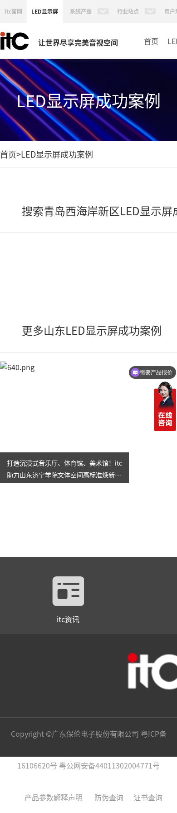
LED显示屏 (44, 11)
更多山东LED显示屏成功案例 (92, 330)
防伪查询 (108, 797)
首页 (151, 40)
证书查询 (147, 797)
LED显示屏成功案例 (57, 154)
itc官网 (13, 11)
